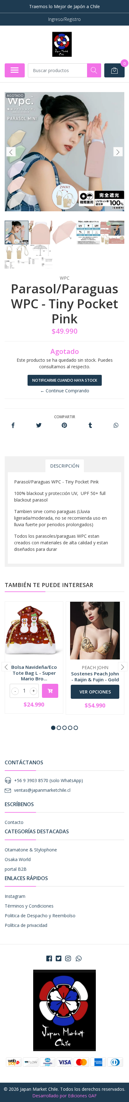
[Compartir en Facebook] (13, 426)
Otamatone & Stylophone (31, 850)
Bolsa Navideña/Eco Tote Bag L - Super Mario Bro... (34, 672)
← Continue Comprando (64, 391)
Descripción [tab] (64, 466)
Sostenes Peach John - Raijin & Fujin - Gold (95, 676)
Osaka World (18, 859)
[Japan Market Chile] (61, 44)
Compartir (64, 416)
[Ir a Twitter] (58, 958)
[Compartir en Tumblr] (90, 426)
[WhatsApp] (79, 958)
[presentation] (11, 151)
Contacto (14, 822)
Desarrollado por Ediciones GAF (64, 1096)
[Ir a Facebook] (49, 958)
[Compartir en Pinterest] (64, 426)
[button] (53, 728)
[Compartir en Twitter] (38, 426)
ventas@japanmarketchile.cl (42, 790)
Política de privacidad (26, 925)
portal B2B (16, 869)
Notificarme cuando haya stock (64, 380)
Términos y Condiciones (29, 906)
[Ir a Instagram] (68, 958)
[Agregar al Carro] (50, 691)
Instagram (15, 896)
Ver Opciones (95, 692)
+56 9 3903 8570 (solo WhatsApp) (48, 780)
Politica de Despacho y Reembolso (40, 915)
